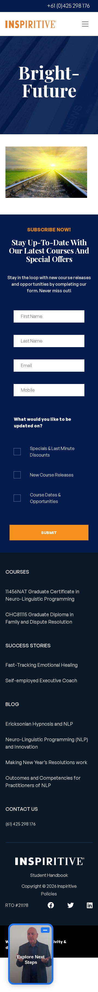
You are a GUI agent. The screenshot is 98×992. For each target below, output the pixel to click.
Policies (49, 893)
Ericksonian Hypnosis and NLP (39, 724)
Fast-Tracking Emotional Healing (41, 665)
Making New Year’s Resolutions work (46, 762)
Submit (49, 532)
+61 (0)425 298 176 (68, 5)
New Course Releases (52, 475)
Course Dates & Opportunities (45, 498)
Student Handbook (49, 875)
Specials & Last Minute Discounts (52, 452)
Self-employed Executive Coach (41, 680)
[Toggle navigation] (85, 24)
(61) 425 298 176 (20, 824)
